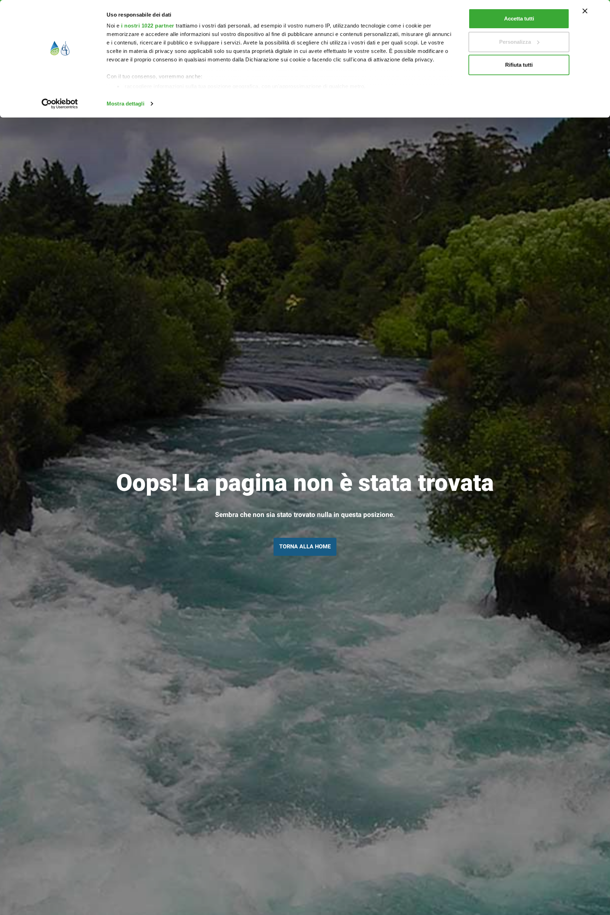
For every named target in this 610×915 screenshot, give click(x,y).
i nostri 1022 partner (147, 26)
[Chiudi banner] (584, 10)
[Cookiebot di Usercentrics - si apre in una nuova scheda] (60, 103)
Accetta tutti (519, 19)
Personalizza (515, 42)
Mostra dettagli (125, 104)
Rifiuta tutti (519, 65)
